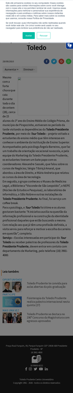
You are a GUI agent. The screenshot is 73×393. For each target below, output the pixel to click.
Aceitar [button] (28, 35)
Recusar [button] (44, 35)
